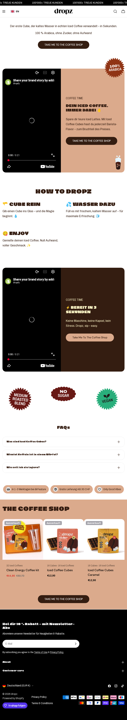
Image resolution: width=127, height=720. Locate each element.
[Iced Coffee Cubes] (63, 539)
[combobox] (14, 11)
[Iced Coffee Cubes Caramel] (104, 539)
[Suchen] (115, 11)
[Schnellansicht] (38, 526)
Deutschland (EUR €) (18, 685)
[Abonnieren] (75, 643)
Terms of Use (40, 652)
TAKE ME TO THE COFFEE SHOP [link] (63, 44)
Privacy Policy (38, 697)
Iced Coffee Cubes (60, 570)
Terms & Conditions (42, 703)
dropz (14, 694)
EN (17, 11)
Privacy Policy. (57, 652)
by (15, 16)
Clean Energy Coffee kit (22, 570)
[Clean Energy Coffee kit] (22, 539)
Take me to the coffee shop (89, 337)
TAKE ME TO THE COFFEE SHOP (91, 141)
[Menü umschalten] (3, 11)
